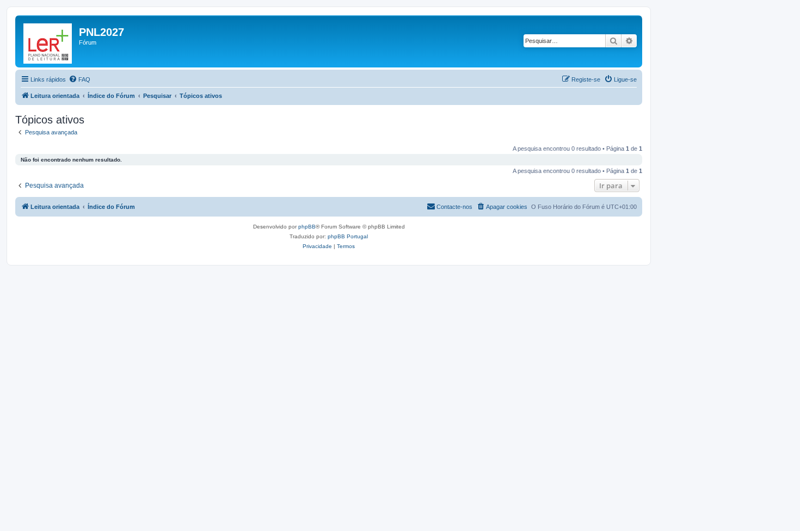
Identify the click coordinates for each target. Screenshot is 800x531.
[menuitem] (79, 79)
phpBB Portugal (348, 236)
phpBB (307, 227)
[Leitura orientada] (48, 41)
